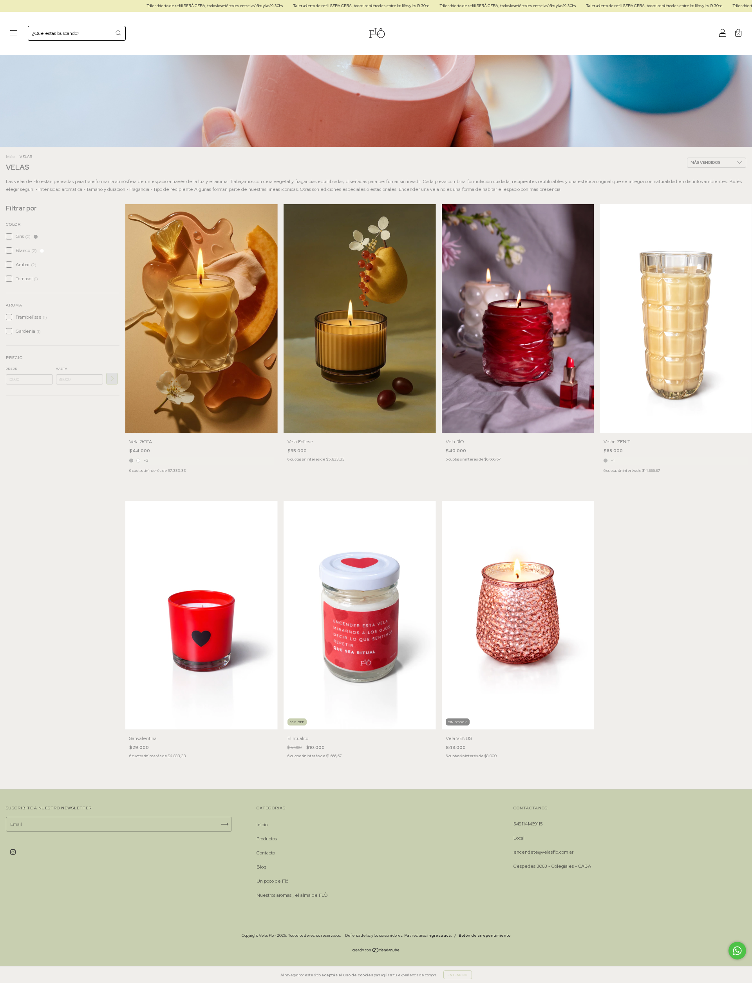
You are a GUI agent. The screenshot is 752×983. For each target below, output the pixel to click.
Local (518, 838)
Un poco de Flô (272, 881)
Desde (12, 368)
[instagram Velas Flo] (13, 852)
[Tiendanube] (376, 951)
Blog (261, 867)
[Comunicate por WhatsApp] (737, 950)
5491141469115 (528, 824)
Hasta (61, 368)
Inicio (10, 156)
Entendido (458, 975)
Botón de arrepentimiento (484, 935)
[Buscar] (118, 33)
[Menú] (14, 34)
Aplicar (112, 378)
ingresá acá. (439, 935)
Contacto (266, 853)
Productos (267, 839)
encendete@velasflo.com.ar (543, 852)
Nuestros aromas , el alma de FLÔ (292, 895)
